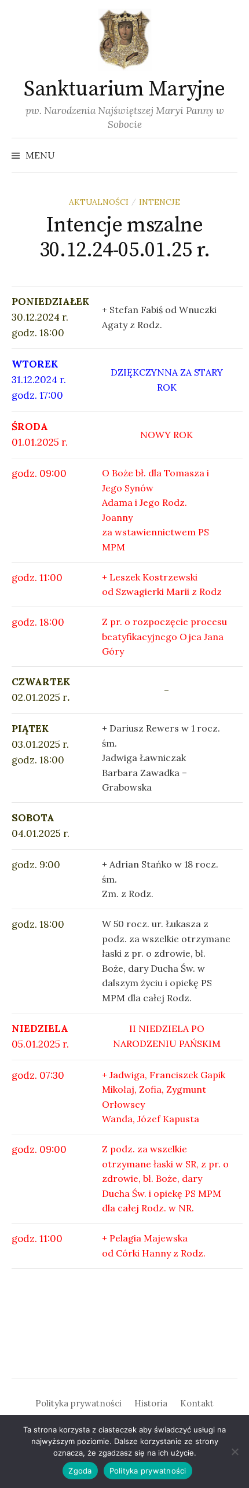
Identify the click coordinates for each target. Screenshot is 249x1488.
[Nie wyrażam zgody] (234, 1451)
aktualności (99, 202)
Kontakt (197, 1403)
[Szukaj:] (227, 155)
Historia (150, 1403)
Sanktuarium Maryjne (124, 89)
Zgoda (79, 1470)
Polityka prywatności (78, 1403)
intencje (159, 202)
